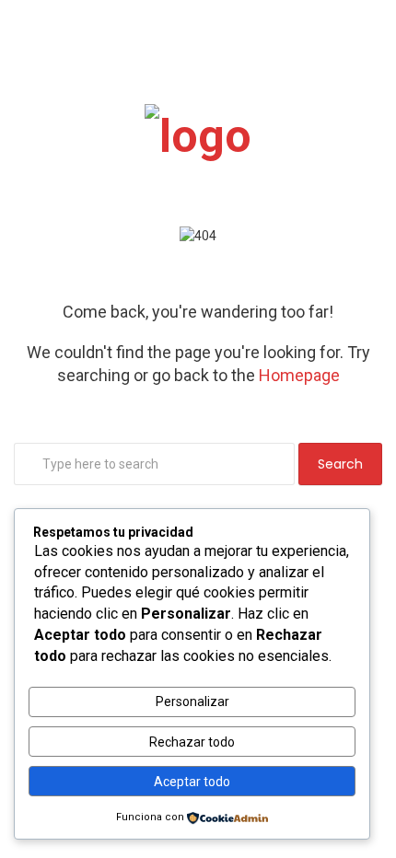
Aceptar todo (192, 781)
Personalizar (192, 701)
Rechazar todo (192, 742)
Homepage (299, 375)
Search (340, 464)
